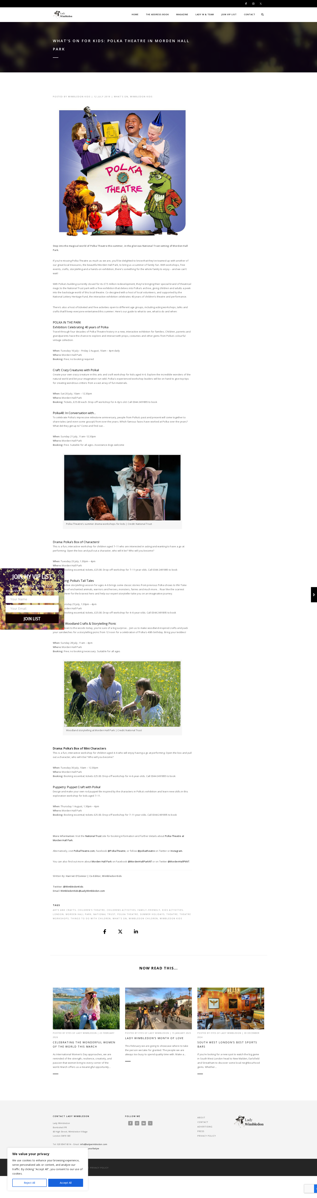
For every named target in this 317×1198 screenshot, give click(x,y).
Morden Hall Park (102, 861)
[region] (47, 1169)
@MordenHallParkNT (140, 861)
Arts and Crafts (64, 910)
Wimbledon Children (143, 918)
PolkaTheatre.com (84, 850)
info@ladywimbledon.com (93, 1144)
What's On (121, 96)
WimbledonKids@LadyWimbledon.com (83, 890)
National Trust (93, 836)
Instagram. (177, 850)
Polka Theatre (127, 914)
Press (200, 1131)
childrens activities (121, 910)
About (201, 1117)
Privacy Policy (206, 1135)
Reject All (29, 1182)
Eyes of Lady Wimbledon (81, 1033)
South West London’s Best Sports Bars (227, 1044)
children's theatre (91, 910)
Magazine (182, 14)
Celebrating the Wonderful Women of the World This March (84, 1044)
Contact (249, 14)
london (58, 914)
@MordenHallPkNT (178, 861)
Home (135, 14)
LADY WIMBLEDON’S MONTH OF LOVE (154, 1038)
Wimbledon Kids (79, 96)
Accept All (66, 1182)
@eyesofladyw (91, 1148)
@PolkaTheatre (116, 850)
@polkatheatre (146, 850)
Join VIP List (229, 14)
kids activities (172, 910)
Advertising (204, 1126)
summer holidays (152, 914)
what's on (120, 918)
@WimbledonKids (73, 886)
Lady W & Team (205, 14)
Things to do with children (91, 918)
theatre (172, 914)
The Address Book (157, 14)
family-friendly (149, 910)
